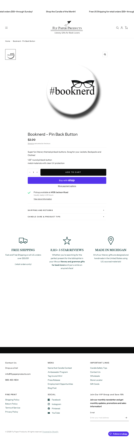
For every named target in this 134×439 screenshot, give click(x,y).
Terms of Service (12, 407)
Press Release (54, 380)
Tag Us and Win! (55, 376)
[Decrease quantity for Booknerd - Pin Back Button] (30, 172)
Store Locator (96, 380)
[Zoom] (105, 54)
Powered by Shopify (50, 432)
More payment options (67, 186)
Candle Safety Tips (98, 368)
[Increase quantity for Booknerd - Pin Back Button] (37, 172)
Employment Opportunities (60, 384)
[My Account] (122, 27)
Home (7, 41)
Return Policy (11, 404)
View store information (43, 199)
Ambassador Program (58, 372)
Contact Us (95, 372)
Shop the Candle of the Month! (58, 11)
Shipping (31, 143)
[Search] (117, 27)
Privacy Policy (11, 412)
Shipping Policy (12, 399)
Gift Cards (94, 384)
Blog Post (52, 388)
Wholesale (95, 376)
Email (92, 412)
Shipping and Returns (40, 210)
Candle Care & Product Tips (44, 217)
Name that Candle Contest (60, 368)
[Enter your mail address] (126, 417)
